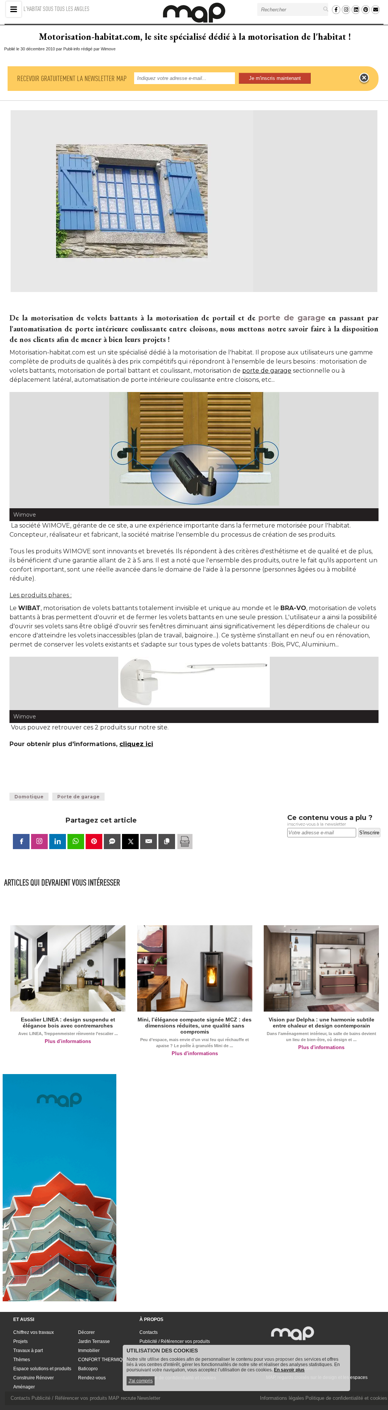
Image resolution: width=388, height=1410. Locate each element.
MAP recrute (122, 1398)
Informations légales (282, 1398)
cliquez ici (136, 744)
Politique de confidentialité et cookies (346, 1398)
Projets (20, 1341)
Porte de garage (78, 796)
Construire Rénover (33, 1377)
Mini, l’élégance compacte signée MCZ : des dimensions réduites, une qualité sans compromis (195, 1026)
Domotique (29, 796)
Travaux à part (28, 1350)
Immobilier (89, 1350)
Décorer (86, 1332)
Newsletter (148, 1398)
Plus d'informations (68, 1041)
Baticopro (88, 1368)
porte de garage (291, 317)
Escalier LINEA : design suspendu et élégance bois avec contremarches (68, 1023)
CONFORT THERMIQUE (103, 1359)
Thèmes (21, 1359)
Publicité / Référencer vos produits (174, 1341)
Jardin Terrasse (94, 1341)
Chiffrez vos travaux (33, 1332)
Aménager (24, 1387)
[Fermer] (364, 78)
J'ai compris (140, 1380)
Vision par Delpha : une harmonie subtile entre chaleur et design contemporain (321, 1023)
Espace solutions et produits (42, 1368)
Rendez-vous (92, 1377)
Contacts (148, 1332)
